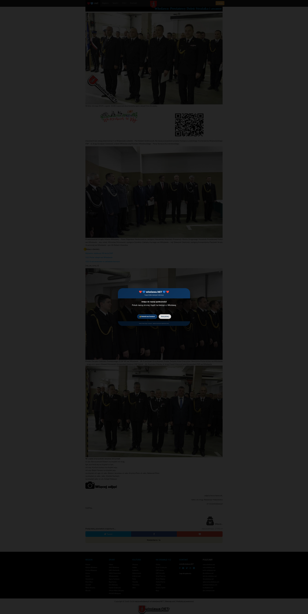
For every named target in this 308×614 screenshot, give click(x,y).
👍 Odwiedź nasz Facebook (147, 316)
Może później (165, 316)
